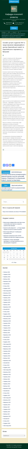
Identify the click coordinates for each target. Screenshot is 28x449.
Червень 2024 (7, 328)
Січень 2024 (6, 339)
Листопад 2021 (7, 397)
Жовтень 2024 (7, 318)
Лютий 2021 (6, 418)
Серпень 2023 (7, 351)
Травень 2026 (7, 276)
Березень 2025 (7, 307)
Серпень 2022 (7, 376)
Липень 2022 (7, 379)
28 (7, 259)
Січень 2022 (6, 393)
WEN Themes (18, 447)
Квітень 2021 (7, 414)
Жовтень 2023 (7, 346)
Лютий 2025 (6, 309)
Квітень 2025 (7, 304)
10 (17, 254)
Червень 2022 (7, 381)
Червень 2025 (7, 300)
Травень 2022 (7, 383)
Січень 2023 (6, 365)
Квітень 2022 (7, 386)
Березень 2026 (7, 281)
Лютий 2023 (6, 362)
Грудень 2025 (7, 288)
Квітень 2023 (7, 358)
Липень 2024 (7, 325)
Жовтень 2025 (7, 293)
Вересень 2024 (7, 321)
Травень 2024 (7, 330)
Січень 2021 (6, 421)
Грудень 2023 (7, 342)
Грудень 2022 (7, 367)
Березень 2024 (7, 335)
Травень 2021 (7, 411)
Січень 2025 (6, 311)
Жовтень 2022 (7, 372)
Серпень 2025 (7, 297)
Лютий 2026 (6, 283)
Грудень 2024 (7, 314)
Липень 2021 (7, 407)
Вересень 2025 (7, 295)
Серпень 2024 (7, 323)
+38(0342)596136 (9, 22)
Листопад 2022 (7, 369)
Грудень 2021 (7, 395)
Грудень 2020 (7, 423)
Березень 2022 (7, 388)
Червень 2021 (7, 409)
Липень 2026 (7, 272)
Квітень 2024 (7, 332)
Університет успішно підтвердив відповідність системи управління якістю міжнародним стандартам (14, 241)
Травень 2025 (7, 302)
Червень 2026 (7, 274)
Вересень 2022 (7, 374)
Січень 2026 (6, 286)
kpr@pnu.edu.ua (9, 24)
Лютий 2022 (6, 390)
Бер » (15, 262)
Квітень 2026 (7, 279)
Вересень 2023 (7, 348)
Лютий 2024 (6, 337)
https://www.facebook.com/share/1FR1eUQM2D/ (14, 211)
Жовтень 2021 (7, 400)
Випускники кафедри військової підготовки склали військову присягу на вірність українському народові (14, 224)
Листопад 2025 (7, 290)
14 (7, 255)
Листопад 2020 (7, 425)
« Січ (12, 262)
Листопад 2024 (7, 316)
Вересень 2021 (7, 402)
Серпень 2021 (7, 404)
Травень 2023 (7, 355)
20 (4, 257)
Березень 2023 (7, 360)
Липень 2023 (7, 353)
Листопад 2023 (7, 344)
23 (13, 257)
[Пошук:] (13, 201)
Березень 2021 (7, 416)
